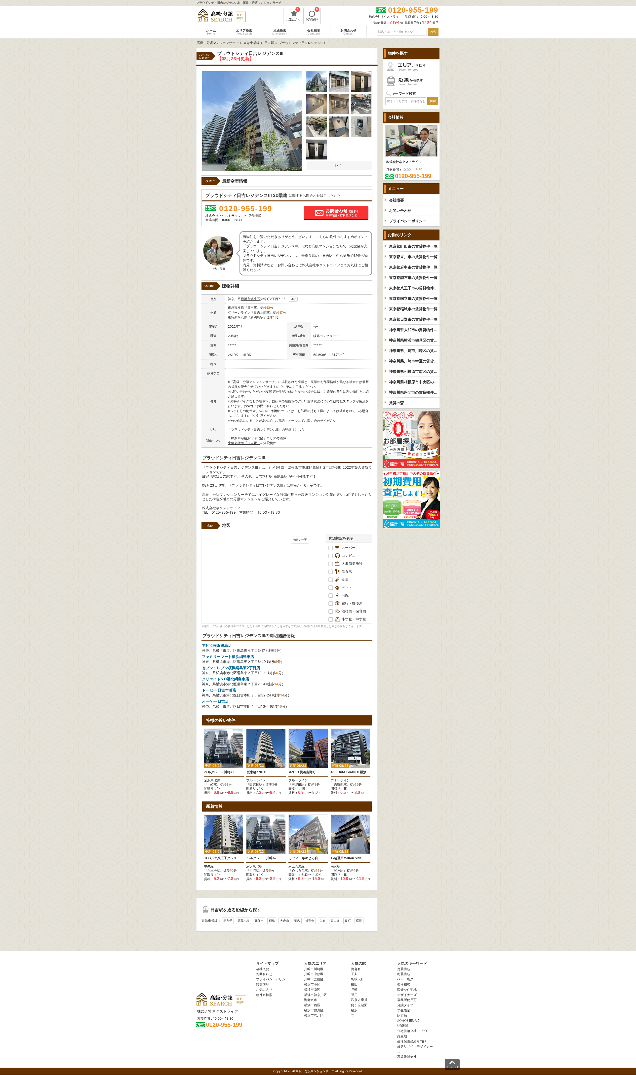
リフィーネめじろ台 (303, 858)
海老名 (356, 969)
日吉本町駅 (262, 312)
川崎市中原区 (313, 974)
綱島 (272, 920)
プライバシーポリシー (272, 979)
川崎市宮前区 (313, 979)
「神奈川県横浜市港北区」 (247, 438)
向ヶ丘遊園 (359, 1005)
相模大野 (357, 979)
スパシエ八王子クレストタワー (223, 858)
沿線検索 (279, 32)
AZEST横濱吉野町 (302, 772)
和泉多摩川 (359, 1000)
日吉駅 (252, 307)
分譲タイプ (405, 1005)
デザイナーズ (407, 995)
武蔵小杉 (243, 920)
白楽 (322, 920)
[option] (224, 761)
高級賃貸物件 (407, 1057)
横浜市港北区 (250, 299)
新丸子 (227, 920)
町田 (354, 984)
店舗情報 (254, 216)
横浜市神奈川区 (315, 995)
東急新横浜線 (237, 317)
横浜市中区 (312, 984)
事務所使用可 (407, 1000)
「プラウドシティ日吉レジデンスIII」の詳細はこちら (266, 429)
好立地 (402, 1036)
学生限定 (403, 1010)
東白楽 (335, 920)
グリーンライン (239, 312)
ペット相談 (405, 979)
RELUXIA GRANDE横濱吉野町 (350, 772)
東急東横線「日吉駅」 (244, 443)
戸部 (354, 990)
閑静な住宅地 (407, 990)
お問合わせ (348, 32)
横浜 (359, 920)
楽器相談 (403, 984)
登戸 (354, 995)
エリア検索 (244, 32)
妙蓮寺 (309, 920)
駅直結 (402, 1015)
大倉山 (284, 920)
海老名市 (310, 1000)
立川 (354, 1015)
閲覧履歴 (312, 14)
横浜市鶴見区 (313, 1010)
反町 (348, 920)
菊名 (297, 920)
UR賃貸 (402, 1026)
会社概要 (313, 32)
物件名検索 (264, 995)
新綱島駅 (256, 317)
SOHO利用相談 (408, 1021)
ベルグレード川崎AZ (219, 772)
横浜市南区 (312, 990)
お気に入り (293, 14)
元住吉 (259, 920)
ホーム (211, 32)
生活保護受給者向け (411, 1041)
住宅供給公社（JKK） (413, 1031)
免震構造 (403, 969)
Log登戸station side (346, 858)
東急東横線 (236, 307)
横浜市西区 (312, 1005)
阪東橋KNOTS (257, 772)
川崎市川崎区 (313, 969)
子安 (354, 974)
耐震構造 (403, 974)
